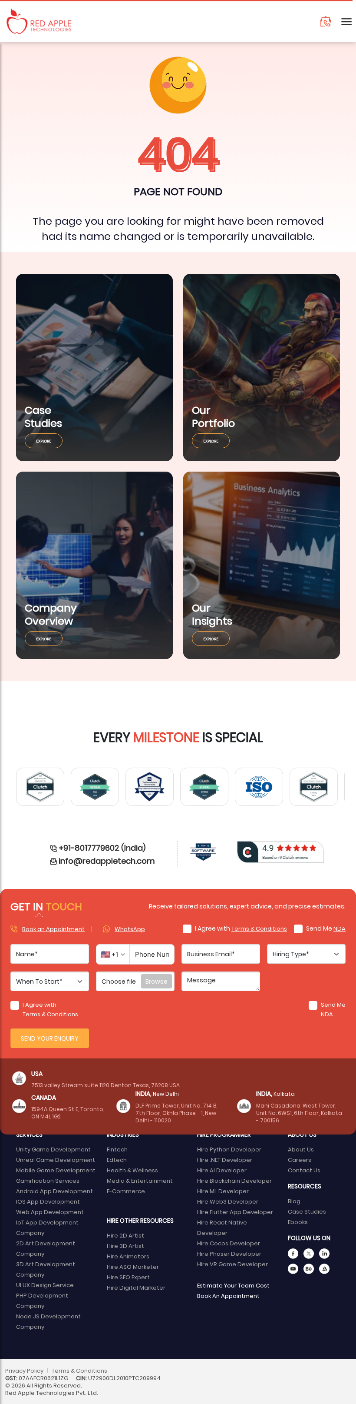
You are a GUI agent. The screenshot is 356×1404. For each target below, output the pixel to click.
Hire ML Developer (223, 1190)
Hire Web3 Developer (227, 1201)
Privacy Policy (24, 1370)
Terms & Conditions (259, 928)
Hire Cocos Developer (228, 1243)
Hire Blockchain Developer (234, 1180)
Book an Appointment (53, 928)
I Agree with (240, 928)
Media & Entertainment (140, 1180)
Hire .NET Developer (224, 1159)
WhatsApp (130, 928)
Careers (299, 1159)
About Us (301, 1149)
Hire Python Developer (229, 1149)
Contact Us (304, 1170)
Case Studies (307, 1211)
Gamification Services (47, 1180)
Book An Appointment (228, 1295)
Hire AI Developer (222, 1170)
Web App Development (50, 1211)
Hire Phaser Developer (229, 1253)
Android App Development (54, 1190)
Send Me (325, 928)
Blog (294, 1200)
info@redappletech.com (107, 860)
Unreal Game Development (55, 1159)
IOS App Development (48, 1201)
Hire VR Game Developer (232, 1264)
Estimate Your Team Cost (233, 1285)
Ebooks (298, 1221)
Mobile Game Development (56, 1170)
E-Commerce (126, 1190)
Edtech (117, 1159)
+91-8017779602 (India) (102, 847)
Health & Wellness (132, 1170)
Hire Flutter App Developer (235, 1211)
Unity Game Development (53, 1149)
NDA (339, 928)
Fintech (117, 1149)
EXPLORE (43, 440)
